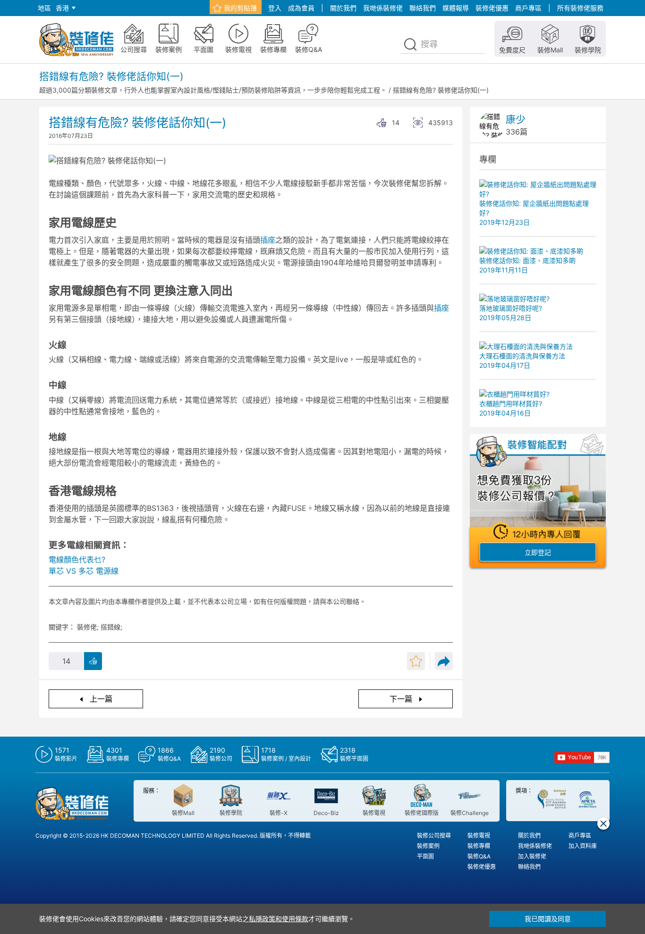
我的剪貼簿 (240, 8)
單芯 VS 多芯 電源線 (84, 571)
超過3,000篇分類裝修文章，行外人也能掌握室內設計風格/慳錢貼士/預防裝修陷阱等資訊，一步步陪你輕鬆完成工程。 (213, 90)
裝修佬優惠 (492, 8)
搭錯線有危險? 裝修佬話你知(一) (441, 90)
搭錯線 (110, 627)
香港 (62, 8)
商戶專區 (528, 8)
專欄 (487, 159)
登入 (274, 8)
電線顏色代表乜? (77, 559)
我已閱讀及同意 (548, 919)
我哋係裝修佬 (383, 8)
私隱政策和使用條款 (278, 919)
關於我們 (343, 8)
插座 (267, 240)
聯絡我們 (422, 8)
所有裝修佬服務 (580, 8)
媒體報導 (455, 8)
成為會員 (301, 8)
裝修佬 (87, 627)
